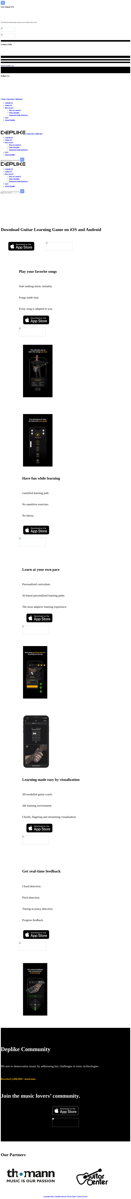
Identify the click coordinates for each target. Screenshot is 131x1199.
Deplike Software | (61, 1196)
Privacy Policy (71, 1196)
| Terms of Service (82, 1196)
